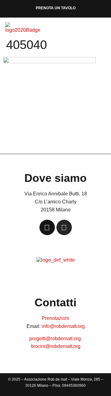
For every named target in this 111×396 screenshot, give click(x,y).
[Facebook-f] (47, 227)
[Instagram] (64, 227)
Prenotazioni (55, 318)
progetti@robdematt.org (55, 338)
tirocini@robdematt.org (55, 346)
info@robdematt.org (63, 326)
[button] (103, 29)
